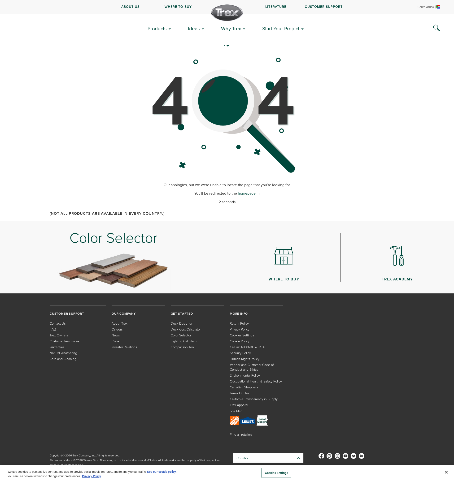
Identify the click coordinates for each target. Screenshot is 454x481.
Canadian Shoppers (244, 387)
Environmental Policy (245, 375)
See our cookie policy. (161, 471)
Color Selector (181, 335)
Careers (117, 329)
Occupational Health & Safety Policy (256, 381)
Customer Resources (64, 341)
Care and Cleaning (63, 358)
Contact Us (57, 323)
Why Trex (231, 28)
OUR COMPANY (124, 313)
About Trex (119, 323)
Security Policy (240, 353)
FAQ (53, 329)
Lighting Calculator (184, 341)
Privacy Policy (239, 329)
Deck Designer (181, 323)
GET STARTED (182, 313)
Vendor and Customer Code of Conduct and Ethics (252, 367)
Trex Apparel (239, 405)
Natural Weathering (63, 353)
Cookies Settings (276, 473)
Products (157, 28)
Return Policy (239, 323)
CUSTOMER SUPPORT (324, 6)
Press (115, 341)
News (116, 335)
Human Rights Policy (244, 358)
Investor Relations (124, 347)
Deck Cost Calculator (186, 329)
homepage (247, 193)
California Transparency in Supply (254, 399)
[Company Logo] (227, 12)
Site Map (236, 411)
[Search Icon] (436, 28)
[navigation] (227, 7)
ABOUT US (130, 6)
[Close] (446, 472)
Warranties (57, 347)
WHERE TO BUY (178, 6)
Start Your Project (280, 28)
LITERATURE (275, 6)
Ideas (194, 28)
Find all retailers (241, 434)
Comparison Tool (183, 347)
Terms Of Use (239, 393)
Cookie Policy (239, 341)
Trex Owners (59, 335)
